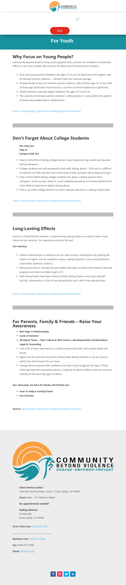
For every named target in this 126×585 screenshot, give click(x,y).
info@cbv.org (27, 551)
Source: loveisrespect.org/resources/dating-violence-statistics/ (47, 200)
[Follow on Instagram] (59, 574)
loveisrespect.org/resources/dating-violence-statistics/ (51, 408)
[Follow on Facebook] (53, 574)
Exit (60, 30)
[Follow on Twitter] (66, 574)
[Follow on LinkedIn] (72, 574)
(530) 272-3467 (39, 526)
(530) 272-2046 (37, 538)
